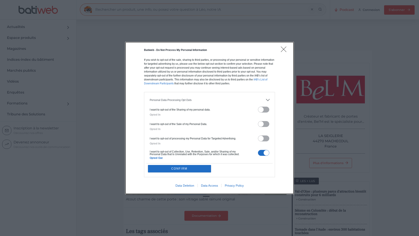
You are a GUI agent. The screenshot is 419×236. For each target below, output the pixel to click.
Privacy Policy (234, 185)
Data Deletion (184, 185)
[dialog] (209, 118)
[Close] (285, 51)
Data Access (209, 185)
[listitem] (209, 100)
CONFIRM (179, 168)
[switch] (263, 110)
